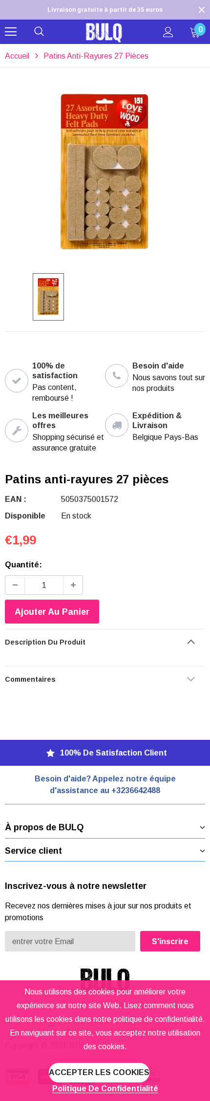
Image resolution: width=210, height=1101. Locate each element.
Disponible (25, 516)
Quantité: (23, 565)
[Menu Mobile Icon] (11, 32)
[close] (202, 10)
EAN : (15, 499)
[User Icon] (168, 32)
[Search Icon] (39, 32)
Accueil (17, 56)
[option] (105, 10)
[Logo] (104, 32)
